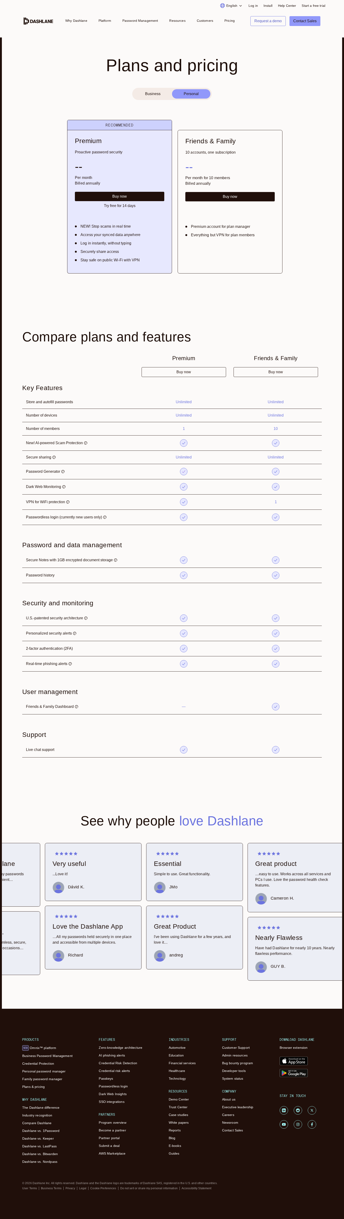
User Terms (29, 1188)
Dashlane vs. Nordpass (39, 1162)
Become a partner (112, 1130)
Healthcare (177, 1071)
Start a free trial (313, 5)
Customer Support (236, 1047)
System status (232, 1078)
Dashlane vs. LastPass (39, 1146)
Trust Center (178, 1107)
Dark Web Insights (112, 1094)
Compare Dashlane (36, 1123)
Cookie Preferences (103, 1188)
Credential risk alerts (114, 1071)
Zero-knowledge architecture (120, 1047)
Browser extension (293, 1047)
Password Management (140, 20)
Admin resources (235, 1055)
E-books (175, 1146)
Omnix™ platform (39, 1048)
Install (267, 5)
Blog (172, 1138)
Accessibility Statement (197, 1188)
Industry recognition (37, 1115)
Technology (177, 1078)
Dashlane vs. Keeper (38, 1138)
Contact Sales (232, 1130)
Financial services (182, 1063)
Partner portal (109, 1138)
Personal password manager (44, 1071)
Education (176, 1055)
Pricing (229, 20)
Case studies (178, 1115)
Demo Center (179, 1099)
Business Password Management (47, 1056)
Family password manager (42, 1079)
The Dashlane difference (40, 1107)
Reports (175, 1130)
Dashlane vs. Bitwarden (40, 1154)
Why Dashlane (76, 20)
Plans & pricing (33, 1087)
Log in (253, 5)
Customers (205, 20)
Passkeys (106, 1078)
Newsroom (230, 1122)
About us (228, 1099)
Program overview (112, 1122)
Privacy (70, 1188)
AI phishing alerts (112, 1055)
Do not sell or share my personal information (149, 1188)
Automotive (177, 1047)
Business (153, 94)
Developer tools (234, 1071)
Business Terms (51, 1188)
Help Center (287, 5)
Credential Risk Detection (118, 1063)
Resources (177, 20)
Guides (174, 1153)
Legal (83, 1188)
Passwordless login (113, 1086)
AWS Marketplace (112, 1153)
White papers (179, 1122)
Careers (228, 1115)
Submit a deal (109, 1146)
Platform (105, 20)
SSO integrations (111, 1102)
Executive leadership (237, 1107)
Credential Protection (38, 1063)
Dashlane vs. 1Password (40, 1131)
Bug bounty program (237, 1063)
